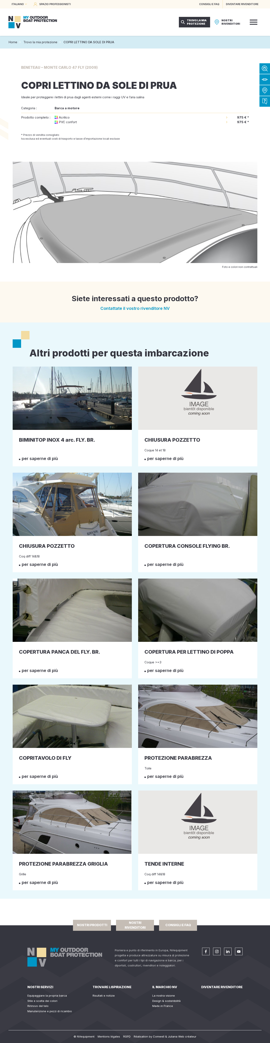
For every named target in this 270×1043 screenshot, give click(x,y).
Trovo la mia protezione (40, 42)
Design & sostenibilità (166, 1001)
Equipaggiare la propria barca (47, 995)
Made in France (162, 1006)
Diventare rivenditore (222, 987)
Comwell (158, 1036)
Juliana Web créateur (182, 1036)
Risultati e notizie (104, 995)
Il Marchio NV (164, 987)
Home (12, 42)
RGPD (127, 1036)
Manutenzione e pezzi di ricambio (49, 1011)
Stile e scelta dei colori (42, 1001)
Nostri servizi (40, 987)
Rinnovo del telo (38, 1006)
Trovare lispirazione (112, 987)
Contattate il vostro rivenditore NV (135, 308)
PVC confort (68, 122)
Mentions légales (109, 1036)
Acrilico (64, 117)
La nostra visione (163, 995)
